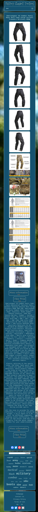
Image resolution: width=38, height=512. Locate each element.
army (15, 460)
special (29, 457)
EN (17, 504)
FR (22, 504)
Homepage (19, 494)
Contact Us (19, 496)
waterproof (10, 463)
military (23, 473)
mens (15, 466)
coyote (10, 457)
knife (16, 481)
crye (26, 461)
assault (23, 467)
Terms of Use (19, 502)
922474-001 (26, 463)
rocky (25, 478)
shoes (12, 481)
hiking (31, 461)
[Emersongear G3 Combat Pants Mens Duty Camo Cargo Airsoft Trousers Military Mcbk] (19, 32)
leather (18, 463)
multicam (22, 461)
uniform (20, 478)
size (19, 484)
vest (30, 478)
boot (9, 460)
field (31, 485)
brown (23, 457)
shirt (20, 481)
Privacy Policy (19, 499)
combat (12, 477)
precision (21, 470)
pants (25, 485)
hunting (8, 466)
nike (26, 480)
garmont (17, 457)
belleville (30, 466)
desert (23, 487)
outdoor (15, 487)
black (11, 473)
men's (28, 470)
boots (11, 484)
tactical (12, 469)
